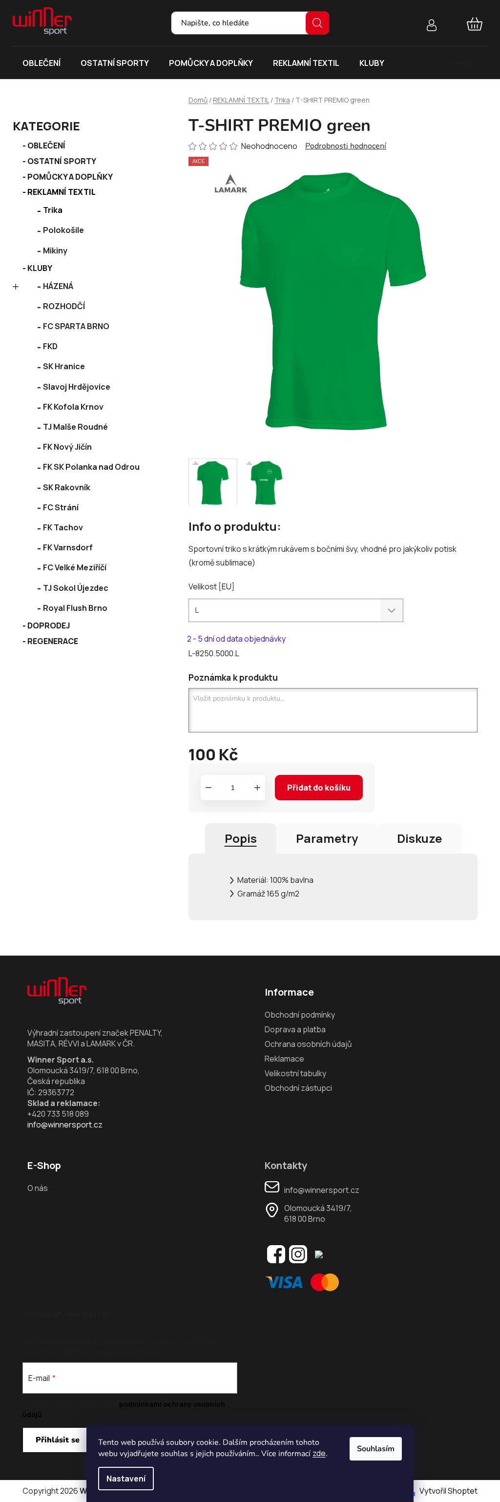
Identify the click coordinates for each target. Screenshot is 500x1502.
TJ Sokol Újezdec (75, 588)
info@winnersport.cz (65, 1124)
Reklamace (284, 1058)
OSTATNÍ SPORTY (61, 161)
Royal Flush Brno (75, 608)
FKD (50, 346)
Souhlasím (376, 1448)
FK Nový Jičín (67, 446)
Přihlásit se (58, 1440)
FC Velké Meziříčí (74, 567)
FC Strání (61, 507)
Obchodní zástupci (298, 1088)
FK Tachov (63, 527)
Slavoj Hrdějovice (76, 386)
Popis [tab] (241, 838)
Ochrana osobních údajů (308, 1044)
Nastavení (126, 1478)
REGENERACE (52, 641)
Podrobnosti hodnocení (345, 146)
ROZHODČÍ (64, 306)
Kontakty (286, 1165)
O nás (37, 1188)
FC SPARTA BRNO (76, 326)
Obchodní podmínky (300, 1014)
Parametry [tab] (327, 838)
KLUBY (39, 268)
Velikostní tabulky (295, 1073)
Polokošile (63, 230)
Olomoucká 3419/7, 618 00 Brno (318, 1213)
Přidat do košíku (319, 787)
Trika (52, 210)
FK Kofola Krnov (73, 406)
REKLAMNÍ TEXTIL (61, 192)
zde (319, 1453)
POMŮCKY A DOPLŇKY (70, 176)
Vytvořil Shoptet (448, 1490)
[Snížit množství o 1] (208, 787)
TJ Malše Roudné (75, 426)
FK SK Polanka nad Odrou (91, 466)
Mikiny (55, 250)
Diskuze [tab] (419, 838)
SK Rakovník (66, 487)
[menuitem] (41, 63)
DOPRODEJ (48, 625)
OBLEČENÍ (46, 145)
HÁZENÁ (58, 286)
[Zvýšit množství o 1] (257, 787)
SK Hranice (64, 366)
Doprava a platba (295, 1029)
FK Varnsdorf (68, 547)
